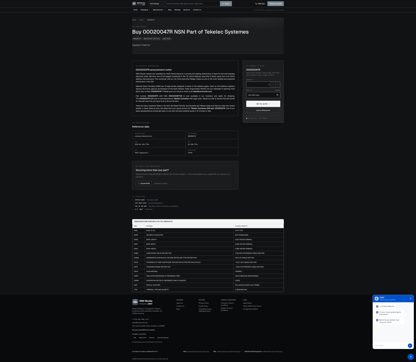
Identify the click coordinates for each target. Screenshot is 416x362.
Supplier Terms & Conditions (226, 309)
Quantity (249, 80)
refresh (410, 298)
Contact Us (197, 10)
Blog (169, 10)
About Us (186, 10)
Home (135, 10)
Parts (141, 20)
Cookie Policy (203, 306)
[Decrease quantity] (273, 84)
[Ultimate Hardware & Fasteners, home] (138, 4)
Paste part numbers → (161, 183)
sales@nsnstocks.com (140, 323)
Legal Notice (247, 303)
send (410, 345)
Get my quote (262, 104)
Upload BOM (145, 183)
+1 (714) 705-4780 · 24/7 (140, 319)
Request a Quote (276, 4)
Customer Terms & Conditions (227, 304)
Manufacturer (158, 10)
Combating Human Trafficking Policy (205, 310)
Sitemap (177, 10)
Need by (263, 90)
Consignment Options (250, 309)
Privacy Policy (204, 303)
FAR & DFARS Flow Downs (252, 306)
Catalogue (144, 10)
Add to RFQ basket (263, 110)
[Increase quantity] (277, 84)
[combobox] (192, 3)
